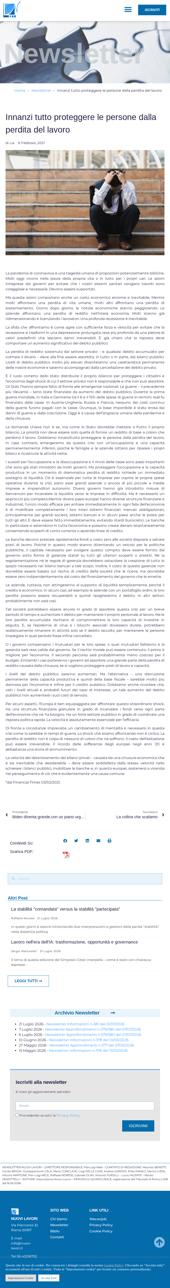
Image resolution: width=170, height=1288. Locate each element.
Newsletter (41, 90)
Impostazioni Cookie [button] (20, 1278)
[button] (128, 9)
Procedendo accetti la (49, 1115)
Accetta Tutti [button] (49, 1278)
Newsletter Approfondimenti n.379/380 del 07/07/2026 (93, 1029)
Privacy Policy (68, 1115)
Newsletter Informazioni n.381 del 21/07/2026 (85, 1024)
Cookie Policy (113, 1265)
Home (19, 90)
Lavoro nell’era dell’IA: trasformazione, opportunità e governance (74, 942)
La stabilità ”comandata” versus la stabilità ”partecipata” (65, 909)
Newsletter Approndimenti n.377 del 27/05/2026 (92, 1045)
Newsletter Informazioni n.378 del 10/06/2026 (89, 1040)
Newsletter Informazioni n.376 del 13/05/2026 (88, 1050)
